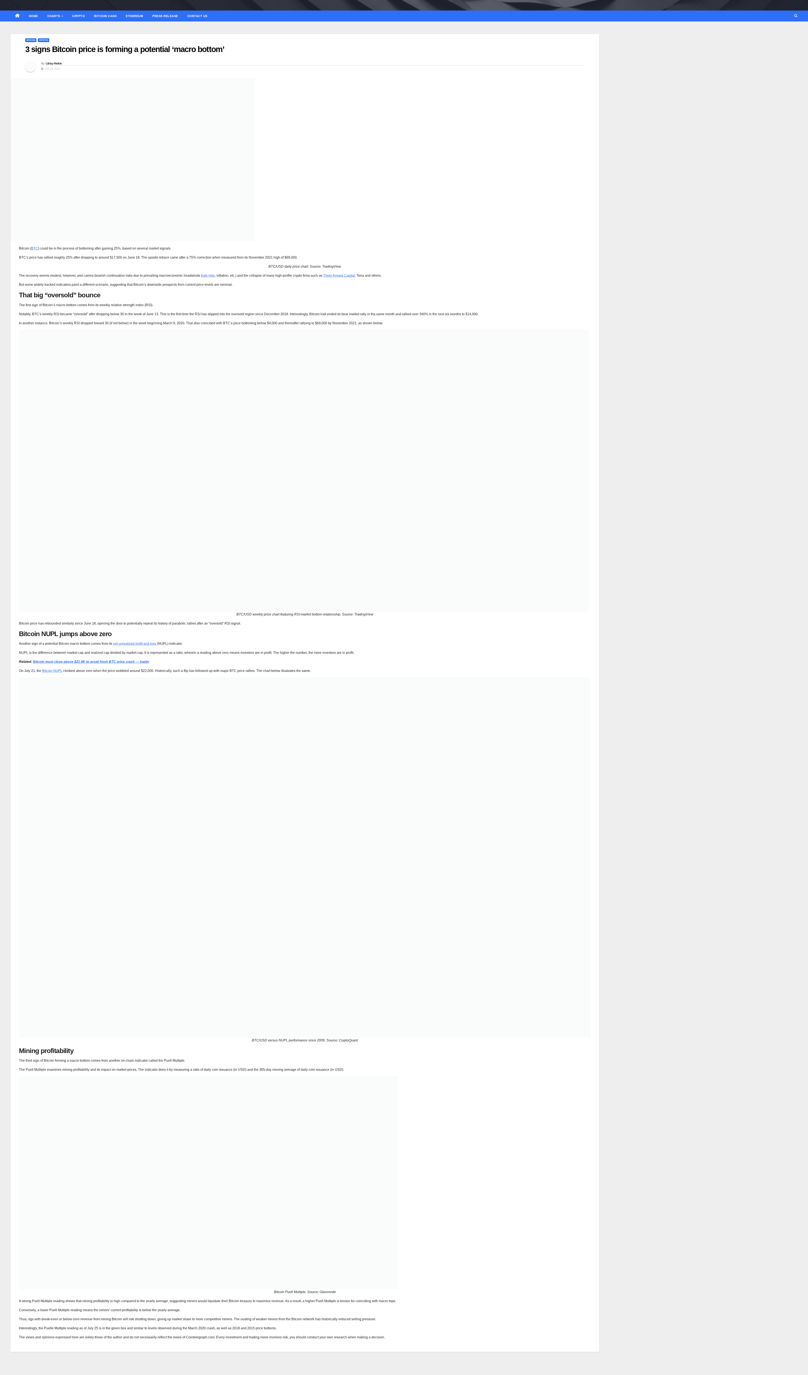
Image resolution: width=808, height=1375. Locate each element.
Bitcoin (31, 40)
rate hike (208, 275)
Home (33, 16)
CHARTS (54, 16)
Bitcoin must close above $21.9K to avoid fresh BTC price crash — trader (91, 661)
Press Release (165, 16)
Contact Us (197, 16)
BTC (34, 248)
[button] (795, 16)
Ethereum (134, 16)
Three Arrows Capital (339, 275)
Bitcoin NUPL (52, 671)
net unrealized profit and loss (134, 643)
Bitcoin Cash (105, 16)
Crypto (78, 16)
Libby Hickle (54, 63)
